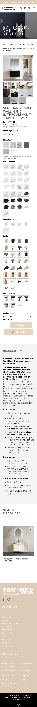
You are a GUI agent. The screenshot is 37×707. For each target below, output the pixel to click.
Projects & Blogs (9, 640)
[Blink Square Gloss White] (6, 173)
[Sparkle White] (13, 145)
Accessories (7, 627)
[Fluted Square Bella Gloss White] (13, 187)
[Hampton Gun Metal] (13, 261)
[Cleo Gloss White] (13, 173)
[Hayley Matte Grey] (13, 207)
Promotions (7, 617)
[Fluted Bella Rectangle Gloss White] (6, 187)
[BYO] (13, 214)
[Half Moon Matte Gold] (26, 268)
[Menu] (34, 8)
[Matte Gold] (6, 305)
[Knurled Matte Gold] (6, 247)
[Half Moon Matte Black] (6, 268)
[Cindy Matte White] (26, 187)
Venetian (30, 44)
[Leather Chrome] (6, 274)
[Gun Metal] (26, 298)
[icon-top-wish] (25, 8)
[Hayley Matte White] (19, 193)
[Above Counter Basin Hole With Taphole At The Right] (13, 224)
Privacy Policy (17, 697)
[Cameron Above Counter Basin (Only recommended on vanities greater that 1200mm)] (13, 180)
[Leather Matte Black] (13, 274)
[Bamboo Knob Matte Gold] (13, 288)
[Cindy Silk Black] (19, 200)
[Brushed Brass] (13, 305)
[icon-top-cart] (29, 8)
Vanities (22, 44)
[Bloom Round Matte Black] (26, 200)
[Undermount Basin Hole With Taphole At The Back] (6, 231)
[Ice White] (6, 145)
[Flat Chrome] (13, 247)
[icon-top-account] (21, 8)
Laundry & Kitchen (10, 623)
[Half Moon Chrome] (26, 261)
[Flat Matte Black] (19, 247)
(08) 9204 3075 (8, 667)
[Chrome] (6, 298)
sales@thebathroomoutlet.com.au (17, 670)
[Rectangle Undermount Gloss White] (6, 214)
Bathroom (13, 44)
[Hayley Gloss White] (6, 180)
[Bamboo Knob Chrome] (13, 281)
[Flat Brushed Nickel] (26, 247)
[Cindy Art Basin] (19, 187)
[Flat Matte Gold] (13, 254)
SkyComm (22, 705)
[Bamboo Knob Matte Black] (19, 281)
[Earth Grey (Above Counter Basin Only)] (6, 151)
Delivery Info (8, 633)
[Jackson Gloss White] (26, 166)
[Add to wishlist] (30, 529)
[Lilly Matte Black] (13, 200)
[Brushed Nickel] (19, 298)
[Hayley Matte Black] (6, 207)
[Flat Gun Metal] (6, 254)
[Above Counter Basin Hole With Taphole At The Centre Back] (19, 224)
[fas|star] (3, 600)
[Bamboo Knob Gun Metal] (6, 288)
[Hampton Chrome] (19, 254)
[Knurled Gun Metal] (26, 241)
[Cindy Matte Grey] (19, 207)
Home (5, 44)
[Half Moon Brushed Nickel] (13, 268)
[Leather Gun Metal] (26, 274)
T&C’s (4, 643)
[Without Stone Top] (13, 151)
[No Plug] (19, 305)
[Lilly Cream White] (13, 193)
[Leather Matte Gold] (6, 281)
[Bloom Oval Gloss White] (6, 166)
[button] (30, 58)
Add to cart (21, 325)
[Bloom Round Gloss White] (19, 166)
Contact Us (7, 646)
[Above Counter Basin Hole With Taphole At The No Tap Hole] (26, 224)
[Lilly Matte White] (6, 193)
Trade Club (7, 630)
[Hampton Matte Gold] (19, 261)
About (5, 636)
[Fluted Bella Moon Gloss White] (19, 180)
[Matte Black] (13, 298)
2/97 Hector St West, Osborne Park (17, 664)
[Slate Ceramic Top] (26, 207)
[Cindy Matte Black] (6, 200)
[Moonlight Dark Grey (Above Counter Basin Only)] (26, 145)
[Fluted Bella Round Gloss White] (26, 180)
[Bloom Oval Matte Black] (26, 193)
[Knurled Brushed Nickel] (19, 241)
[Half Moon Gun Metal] (19, 268)
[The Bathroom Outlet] (9, 8)
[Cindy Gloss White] (13, 166)
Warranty (27, 697)
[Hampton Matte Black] (26, 254)
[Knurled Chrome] (6, 241)
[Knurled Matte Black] (13, 241)
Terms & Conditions (18, 699)
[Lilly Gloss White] (26, 173)
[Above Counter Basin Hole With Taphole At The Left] (6, 224)
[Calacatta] (19, 145)
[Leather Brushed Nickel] (19, 274)
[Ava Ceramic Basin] (19, 173)
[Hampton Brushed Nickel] (6, 261)
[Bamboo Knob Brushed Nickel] (26, 281)
